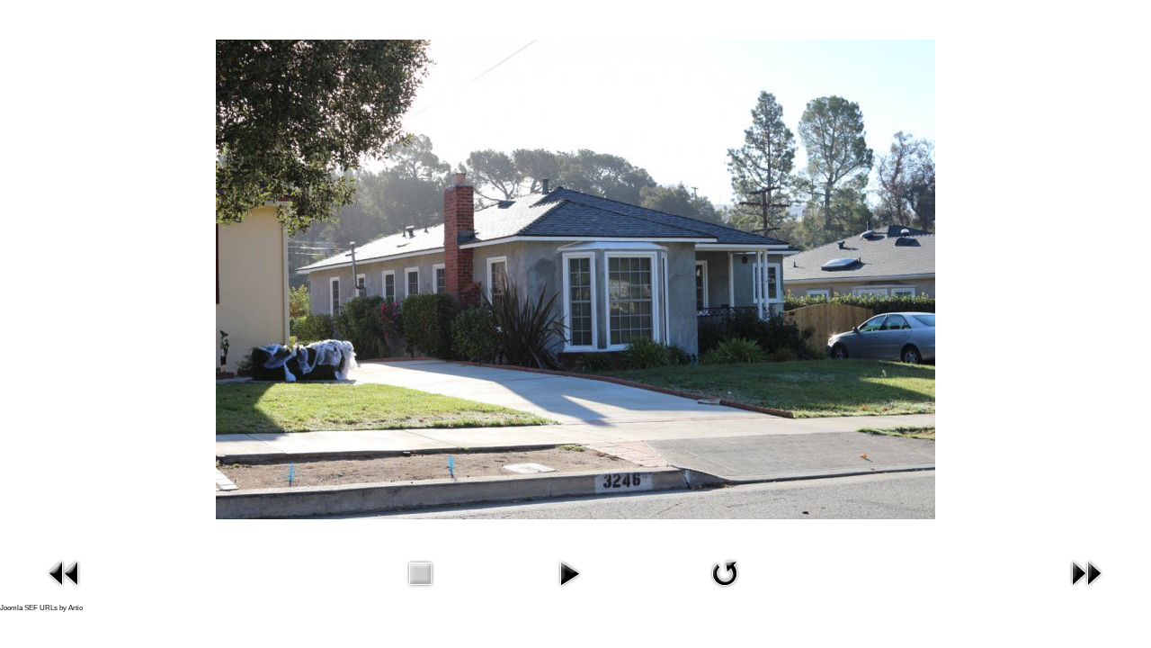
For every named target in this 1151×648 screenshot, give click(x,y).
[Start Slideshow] (569, 572)
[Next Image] (1086, 572)
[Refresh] (724, 572)
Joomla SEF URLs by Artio (41, 608)
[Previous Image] (64, 572)
